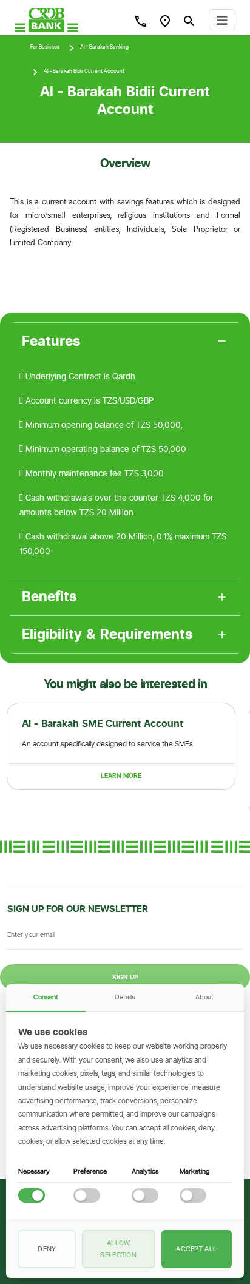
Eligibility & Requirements (107, 634)
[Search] (140, 20)
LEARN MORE (121, 776)
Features (51, 341)
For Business (44, 47)
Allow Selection (118, 1248)
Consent (45, 997)
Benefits (49, 596)
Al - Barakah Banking (104, 47)
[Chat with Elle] (223, 1257)
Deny (47, 1249)
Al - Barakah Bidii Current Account (84, 71)
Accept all (196, 1249)
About (204, 997)
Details (125, 997)
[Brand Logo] (46, 20)
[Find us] (165, 20)
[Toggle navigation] (222, 19)
